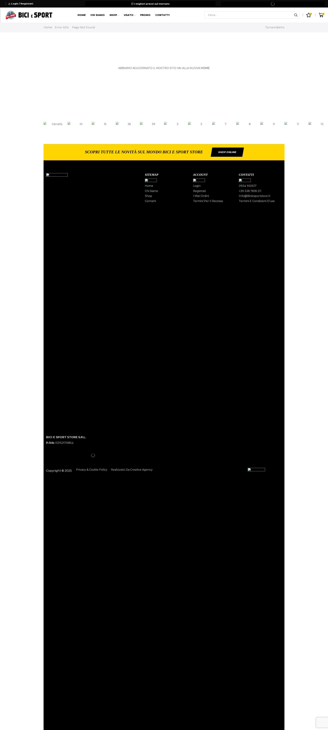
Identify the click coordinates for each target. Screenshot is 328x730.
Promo (145, 15)
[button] (164, 129)
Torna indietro (274, 27)
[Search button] (295, 15)
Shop (113, 15)
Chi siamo (97, 15)
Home (82, 15)
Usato (128, 15)
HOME (205, 68)
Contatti (162, 15)
